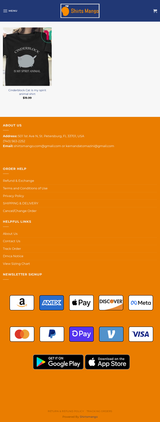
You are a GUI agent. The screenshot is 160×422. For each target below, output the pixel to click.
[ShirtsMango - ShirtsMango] (80, 11)
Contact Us (11, 241)
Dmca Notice (13, 256)
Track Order (12, 249)
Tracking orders (99, 411)
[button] (10, 11)
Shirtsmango (89, 416)
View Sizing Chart (16, 264)
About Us (10, 234)
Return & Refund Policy (66, 411)
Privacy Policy (13, 196)
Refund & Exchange (18, 181)
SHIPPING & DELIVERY (20, 203)
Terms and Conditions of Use (25, 188)
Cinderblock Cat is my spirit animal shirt (27, 92)
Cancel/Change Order (19, 211)
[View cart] (155, 11)
